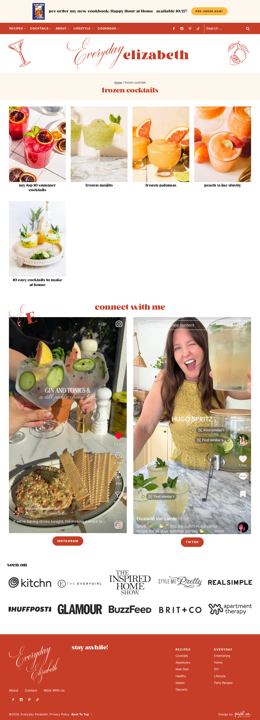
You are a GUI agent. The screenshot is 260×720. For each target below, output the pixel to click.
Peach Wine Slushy (222, 185)
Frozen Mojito (99, 185)
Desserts (182, 689)
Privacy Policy (59, 714)
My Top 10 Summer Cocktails (37, 187)
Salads (180, 682)
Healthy (181, 676)
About (13, 690)
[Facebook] (174, 28)
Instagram (67, 541)
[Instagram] (182, 28)
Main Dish (182, 669)
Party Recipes (223, 682)
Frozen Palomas (161, 185)
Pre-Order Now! (209, 11)
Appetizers (183, 662)
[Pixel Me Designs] (242, 714)
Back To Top (80, 714)
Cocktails (182, 655)
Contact (31, 690)
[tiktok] (198, 28)
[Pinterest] (190, 28)
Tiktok (192, 542)
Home (218, 662)
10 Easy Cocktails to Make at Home (37, 282)
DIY (216, 669)
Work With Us (54, 690)
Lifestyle (219, 676)
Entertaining (222, 655)
